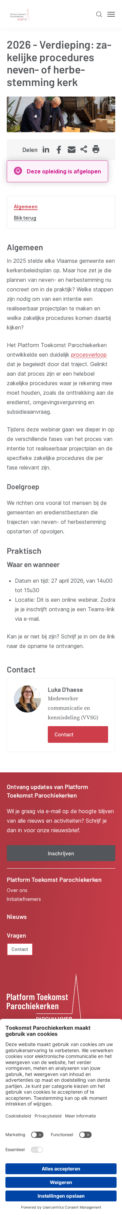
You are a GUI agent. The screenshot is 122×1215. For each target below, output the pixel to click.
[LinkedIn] (46, 149)
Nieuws (17, 916)
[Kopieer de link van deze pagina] (84, 149)
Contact (64, 734)
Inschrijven (61, 853)
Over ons (17, 890)
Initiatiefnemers (24, 899)
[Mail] (71, 149)
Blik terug (25, 218)
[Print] (96, 149)
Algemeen (26, 206)
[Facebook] (58, 150)
